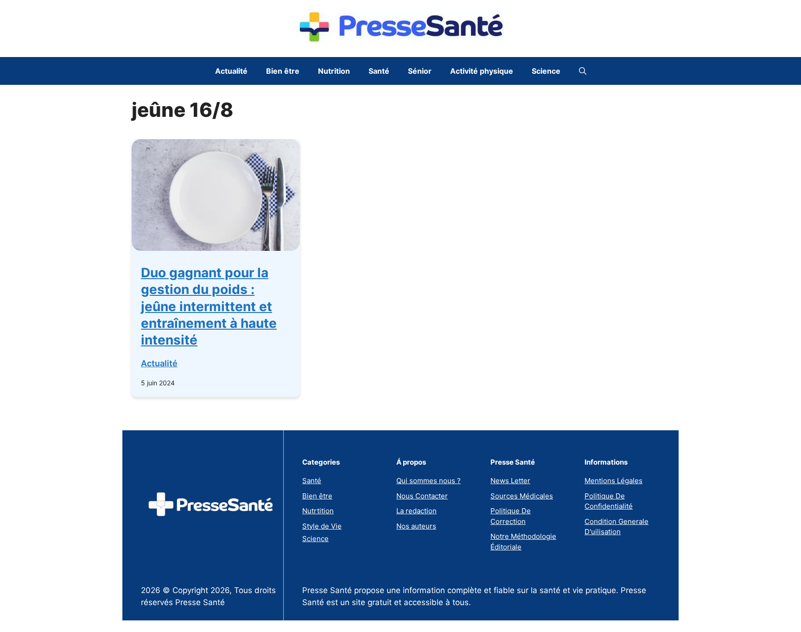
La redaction (416, 510)
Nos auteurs (416, 526)
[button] (583, 71)
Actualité (231, 71)
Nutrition (334, 71)
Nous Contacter (422, 496)
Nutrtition (318, 510)
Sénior (420, 71)
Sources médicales (521, 496)
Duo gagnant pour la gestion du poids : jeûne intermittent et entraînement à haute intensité (209, 306)
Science (546, 71)
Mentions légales (613, 480)
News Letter (510, 480)
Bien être (282, 71)
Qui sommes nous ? (428, 480)
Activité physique (481, 71)
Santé (379, 71)
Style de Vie (322, 526)
